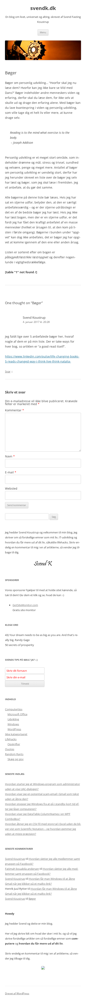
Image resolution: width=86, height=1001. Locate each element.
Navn (10, 456)
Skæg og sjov (16, 759)
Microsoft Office (17, 714)
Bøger (32, 899)
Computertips (13, 709)
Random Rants (14, 754)
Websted (11, 488)
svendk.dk (43, 8)
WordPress (14, 729)
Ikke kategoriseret (16, 734)
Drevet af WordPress (17, 993)
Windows (13, 724)
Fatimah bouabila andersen (22, 869)
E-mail (10, 472)
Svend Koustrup (34, 317)
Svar (7, 371)
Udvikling (13, 719)
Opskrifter (14, 744)
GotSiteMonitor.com (25, 605)
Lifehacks (10, 739)
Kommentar (14, 410)
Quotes (9, 749)
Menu (43, 32)
